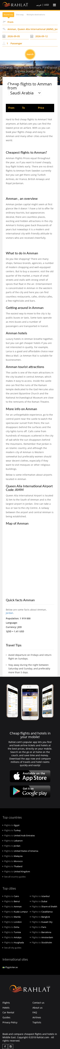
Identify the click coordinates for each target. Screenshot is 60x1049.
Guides (6, 1017)
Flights (6, 1002)
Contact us (38, 1002)
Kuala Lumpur (16, 911)
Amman (13, 906)
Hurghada (14, 942)
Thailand (13, 866)
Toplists (36, 1022)
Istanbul (41, 896)
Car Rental (8, 1012)
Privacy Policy (9, 1022)
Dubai (39, 901)
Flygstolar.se (11, 967)
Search (30, 54)
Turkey (12, 830)
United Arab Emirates (19, 835)
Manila (12, 916)
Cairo (11, 896)
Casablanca (42, 911)
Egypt (12, 825)
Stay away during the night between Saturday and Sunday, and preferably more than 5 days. (29, 668)
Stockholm (42, 942)
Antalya (12, 937)
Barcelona (41, 932)
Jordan (9, 613)
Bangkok (41, 916)
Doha (11, 927)
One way (20, 14)
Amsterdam (42, 937)
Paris (39, 927)
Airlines (36, 1017)
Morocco (13, 861)
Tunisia (12, 932)
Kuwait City (42, 921)
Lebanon (13, 840)
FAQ (34, 1012)
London (13, 921)
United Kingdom (17, 871)
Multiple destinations (36, 14)
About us (37, 1007)
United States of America (21, 850)
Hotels (6, 1007)
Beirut (12, 901)
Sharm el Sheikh (44, 906)
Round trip (8, 14)
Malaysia (13, 856)
